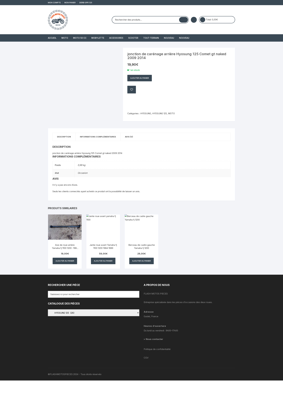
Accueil (52, 38)
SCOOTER (133, 38)
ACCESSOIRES (116, 38)
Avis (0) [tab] (129, 136)
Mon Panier (70, 2)
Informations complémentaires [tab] (98, 136)
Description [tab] (64, 136)
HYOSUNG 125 (159, 113)
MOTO (64, 38)
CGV (146, 357)
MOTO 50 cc (79, 38)
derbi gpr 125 (85, 2)
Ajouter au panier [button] (65, 261)
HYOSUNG (145, 113)
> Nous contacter (154, 339)
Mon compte (54, 2)
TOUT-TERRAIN (151, 38)
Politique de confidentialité (157, 349)
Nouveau (169, 38)
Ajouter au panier (139, 78)
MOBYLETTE (97, 38)
